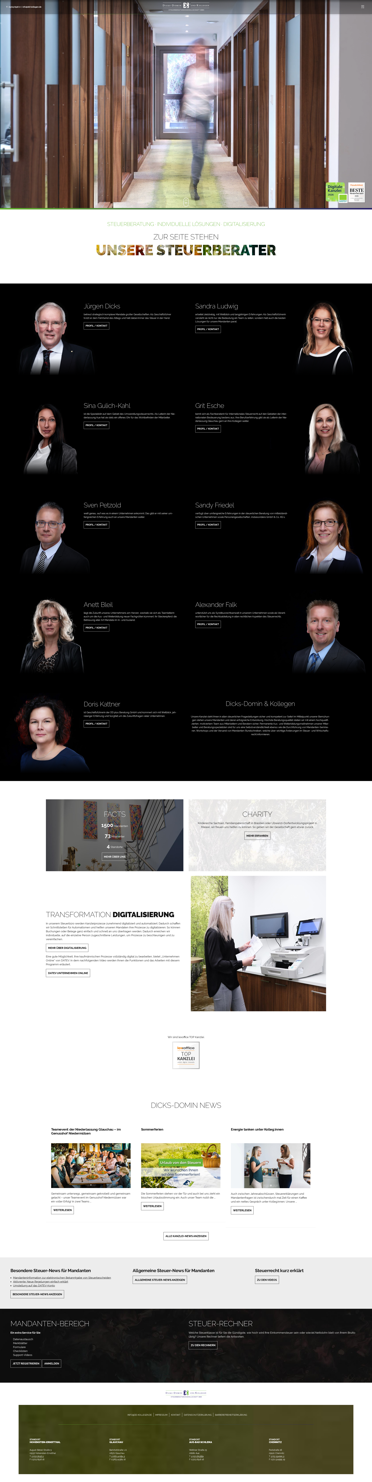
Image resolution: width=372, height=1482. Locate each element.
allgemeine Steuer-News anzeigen (160, 1279)
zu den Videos (267, 1279)
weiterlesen (62, 1210)
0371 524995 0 (277, 1456)
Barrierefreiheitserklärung (231, 1415)
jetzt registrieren (26, 1363)
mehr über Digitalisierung (67, 947)
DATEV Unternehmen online (68, 973)
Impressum (161, 1415)
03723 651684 (197, 1456)
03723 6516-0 (14, 7)
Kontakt (175, 1415)
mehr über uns (114, 856)
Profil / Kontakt (96, 325)
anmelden (51, 1363)
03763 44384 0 (118, 1456)
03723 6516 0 (38, 1456)
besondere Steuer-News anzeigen (37, 1294)
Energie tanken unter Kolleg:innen (257, 1129)
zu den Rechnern (203, 1345)
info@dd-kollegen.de (32, 7)
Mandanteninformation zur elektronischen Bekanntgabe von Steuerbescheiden (62, 1277)
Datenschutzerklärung (198, 1415)
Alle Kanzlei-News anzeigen (186, 1236)
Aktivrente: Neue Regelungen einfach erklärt (40, 1281)
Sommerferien (152, 1129)
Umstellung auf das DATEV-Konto (34, 1285)
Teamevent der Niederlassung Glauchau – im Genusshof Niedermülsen (86, 1131)
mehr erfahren (257, 835)
